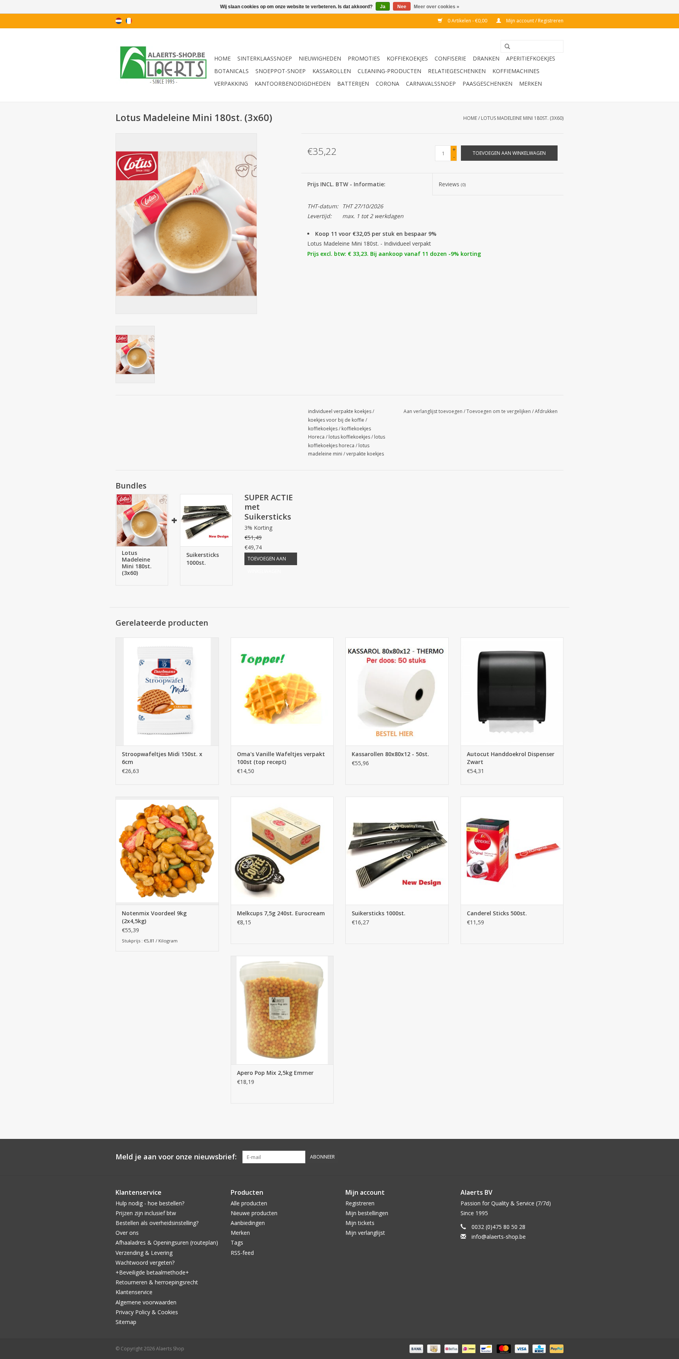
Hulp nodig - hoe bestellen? (150, 1203)
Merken (530, 83)
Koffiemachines (516, 71)
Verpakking (231, 83)
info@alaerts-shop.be (499, 1236)
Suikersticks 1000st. (202, 558)
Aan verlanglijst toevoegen (433, 411)
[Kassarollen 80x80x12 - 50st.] (397, 691)
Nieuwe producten (254, 1213)
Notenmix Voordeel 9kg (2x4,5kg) (154, 917)
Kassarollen (331, 71)
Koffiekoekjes (407, 58)
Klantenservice (134, 1292)
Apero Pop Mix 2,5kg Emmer (275, 1072)
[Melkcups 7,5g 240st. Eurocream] (282, 851)
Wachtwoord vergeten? (145, 1262)
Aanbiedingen (248, 1223)
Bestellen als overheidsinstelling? (157, 1223)
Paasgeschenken (487, 83)
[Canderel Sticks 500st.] (512, 851)
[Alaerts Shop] (164, 65)
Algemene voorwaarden (146, 1302)
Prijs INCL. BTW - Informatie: (346, 184)
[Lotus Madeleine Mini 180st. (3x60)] (142, 520)
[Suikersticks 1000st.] (206, 520)
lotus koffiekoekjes (349, 436)
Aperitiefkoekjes (530, 58)
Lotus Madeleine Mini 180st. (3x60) (522, 118)
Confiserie (450, 58)
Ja (382, 6)
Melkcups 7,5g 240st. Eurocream (281, 913)
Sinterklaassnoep (264, 58)
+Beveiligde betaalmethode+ (152, 1272)
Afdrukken (546, 411)
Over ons (127, 1232)
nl (119, 21)
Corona (387, 83)
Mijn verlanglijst (365, 1232)
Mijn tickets (359, 1223)
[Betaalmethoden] (415, 1348)
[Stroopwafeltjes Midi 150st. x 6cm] (167, 691)
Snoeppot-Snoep (280, 71)
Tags (237, 1242)
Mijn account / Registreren (534, 20)
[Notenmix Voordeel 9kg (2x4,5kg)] (167, 851)
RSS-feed (242, 1252)
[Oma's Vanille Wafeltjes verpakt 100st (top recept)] (282, 691)
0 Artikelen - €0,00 (467, 20)
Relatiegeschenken (457, 71)
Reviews (452, 184)
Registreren (359, 1203)
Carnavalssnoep (431, 83)
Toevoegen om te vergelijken (499, 411)
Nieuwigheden (320, 58)
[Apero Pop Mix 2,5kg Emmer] (282, 1010)
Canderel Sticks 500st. (497, 913)
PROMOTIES (364, 58)
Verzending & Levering (144, 1252)
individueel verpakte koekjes (339, 411)
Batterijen (353, 83)
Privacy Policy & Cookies (147, 1312)
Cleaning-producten (389, 71)
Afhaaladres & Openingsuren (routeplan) (167, 1242)
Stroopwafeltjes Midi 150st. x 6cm (162, 758)
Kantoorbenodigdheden (292, 83)
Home (222, 58)
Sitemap (126, 1322)
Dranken (486, 58)
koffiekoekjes (323, 428)
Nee (401, 6)
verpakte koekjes (365, 453)
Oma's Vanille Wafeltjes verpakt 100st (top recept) (281, 758)
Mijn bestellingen (366, 1213)
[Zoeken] (504, 46)
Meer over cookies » (436, 6)
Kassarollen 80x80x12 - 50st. (390, 754)
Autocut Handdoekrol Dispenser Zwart (510, 758)
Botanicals (231, 71)
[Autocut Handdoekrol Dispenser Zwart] (512, 691)
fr (129, 21)
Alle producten (249, 1203)
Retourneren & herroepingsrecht (157, 1282)
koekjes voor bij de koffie (336, 420)
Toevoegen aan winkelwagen (267, 560)
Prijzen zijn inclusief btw (146, 1213)
